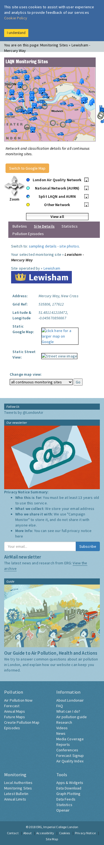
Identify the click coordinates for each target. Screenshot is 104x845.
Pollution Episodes (28, 233)
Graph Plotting (68, 793)
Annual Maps (14, 711)
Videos (62, 727)
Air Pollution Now (18, 700)
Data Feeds (65, 799)
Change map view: (26, 374)
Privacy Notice (85, 833)
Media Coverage (70, 738)
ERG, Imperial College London (57, 827)
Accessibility (45, 833)
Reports (63, 744)
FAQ (59, 705)
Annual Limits (15, 799)
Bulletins (19, 226)
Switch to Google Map (27, 168)
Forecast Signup (70, 755)
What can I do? (68, 711)
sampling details (43, 246)
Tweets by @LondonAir (23, 412)
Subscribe (87, 546)
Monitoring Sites (18, 788)
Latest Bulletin (16, 793)
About (27, 833)
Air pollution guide (71, 716)
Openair (63, 810)
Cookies (64, 833)
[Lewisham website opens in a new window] (41, 276)
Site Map (52, 839)
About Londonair (70, 700)
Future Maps (14, 716)
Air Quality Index (69, 761)
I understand (16, 32)
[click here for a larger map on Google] (58, 334)
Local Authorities (18, 782)
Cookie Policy (15, 17)
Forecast (11, 705)
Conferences (67, 749)
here (19, 536)
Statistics (70, 226)
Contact (13, 833)
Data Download (69, 788)
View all (57, 216)
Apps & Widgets (69, 782)
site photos (69, 246)
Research (64, 722)
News (61, 733)
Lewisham (52, 268)
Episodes (12, 727)
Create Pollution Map (21, 722)
